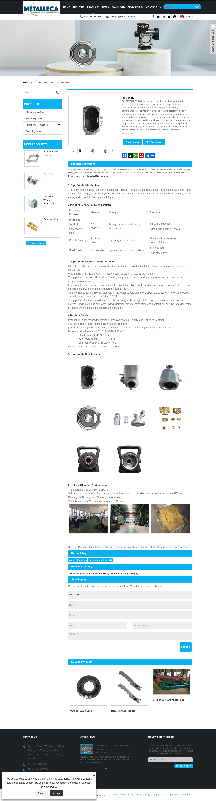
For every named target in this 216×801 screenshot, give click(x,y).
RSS (136, 794)
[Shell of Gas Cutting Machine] (171, 681)
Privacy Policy (181, 794)
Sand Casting (64, 82)
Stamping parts (33, 131)
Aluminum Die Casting (37, 125)
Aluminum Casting (48, 82)
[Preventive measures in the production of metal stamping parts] (86, 749)
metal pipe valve (78, 560)
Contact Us (153, 7)
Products (93, 7)
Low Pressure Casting (97, 573)
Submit (185, 647)
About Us (78, 7)
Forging (134, 573)
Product (163, 794)
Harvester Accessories (123, 711)
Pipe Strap (48, 174)
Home (66, 7)
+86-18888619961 (39, 764)
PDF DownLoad (154, 142)
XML (144, 794)
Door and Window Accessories (49, 200)
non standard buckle (100, 560)
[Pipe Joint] (80, 151)
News (105, 7)
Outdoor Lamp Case (81, 711)
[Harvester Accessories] (130, 687)
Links (114, 794)
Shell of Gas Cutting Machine (168, 699)
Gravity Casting (119, 573)
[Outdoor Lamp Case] (88, 687)
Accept (56, 793)
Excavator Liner (51, 219)
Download (118, 7)
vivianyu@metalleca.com (122, 16)
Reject (41, 793)
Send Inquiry (135, 7)
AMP (152, 794)
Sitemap (125, 794)
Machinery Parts (34, 118)
